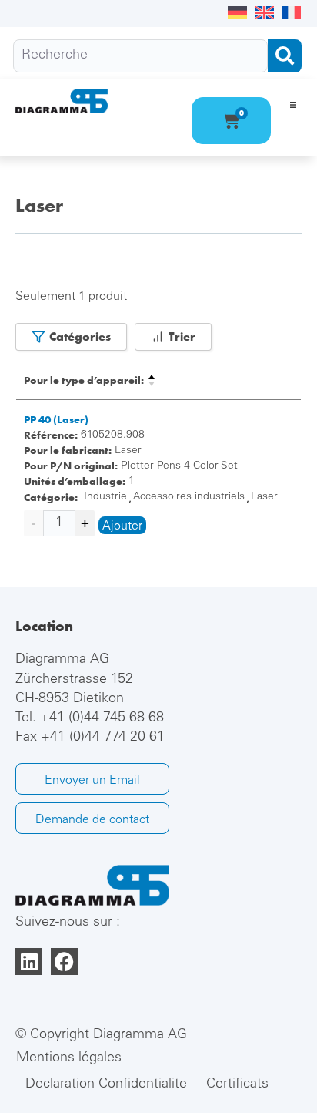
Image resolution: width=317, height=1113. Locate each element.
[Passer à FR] (291, 13)
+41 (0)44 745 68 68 (102, 718)
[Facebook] (64, 961)
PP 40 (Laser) (56, 419)
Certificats (237, 1084)
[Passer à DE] (237, 13)
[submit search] (285, 55)
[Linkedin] (28, 961)
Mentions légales (69, 1058)
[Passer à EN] (264, 13)
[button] (293, 104)
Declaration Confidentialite (106, 1084)
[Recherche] (140, 55)
